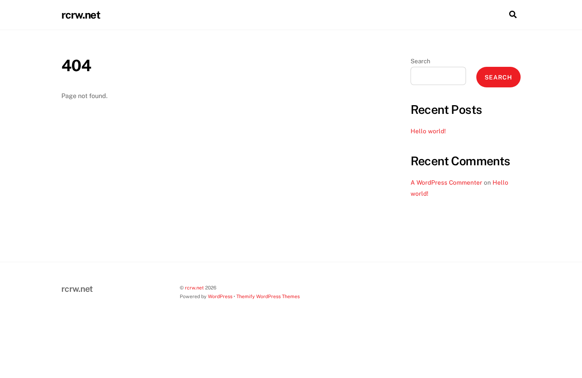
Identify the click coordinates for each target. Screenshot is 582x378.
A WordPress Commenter (446, 182)
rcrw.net (194, 288)
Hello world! (428, 131)
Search (420, 61)
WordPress (220, 296)
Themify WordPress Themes (268, 296)
